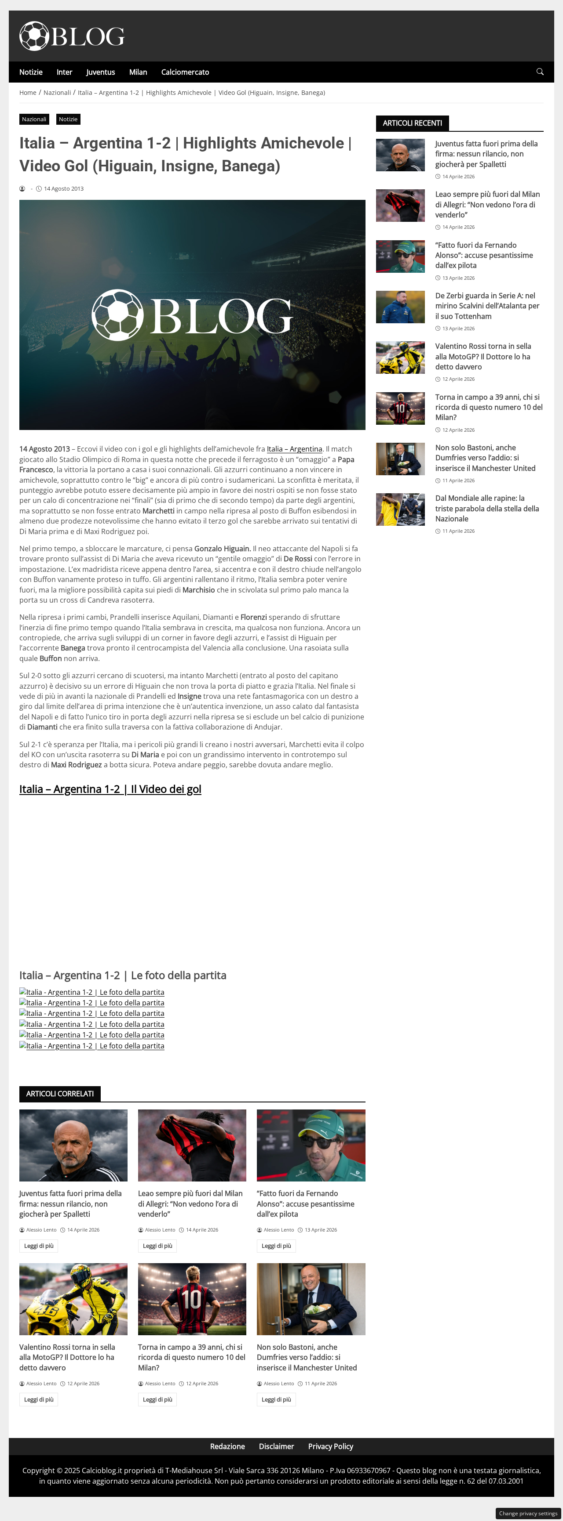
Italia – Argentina (294, 449)
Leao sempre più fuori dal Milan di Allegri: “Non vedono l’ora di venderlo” (190, 1204)
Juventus (101, 72)
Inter (65, 72)
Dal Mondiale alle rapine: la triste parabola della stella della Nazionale (487, 508)
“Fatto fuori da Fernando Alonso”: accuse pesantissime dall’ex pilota (306, 1204)
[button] (540, 72)
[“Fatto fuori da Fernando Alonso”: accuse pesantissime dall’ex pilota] (311, 1145)
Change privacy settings (528, 1513)
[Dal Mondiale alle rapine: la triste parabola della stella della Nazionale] (400, 509)
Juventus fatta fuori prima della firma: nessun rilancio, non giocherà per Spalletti (70, 1204)
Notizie (31, 72)
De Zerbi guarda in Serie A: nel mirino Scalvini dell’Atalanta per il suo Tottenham (487, 306)
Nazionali (34, 119)
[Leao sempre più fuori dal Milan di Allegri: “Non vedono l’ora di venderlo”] (192, 1145)
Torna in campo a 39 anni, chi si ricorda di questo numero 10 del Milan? (191, 1357)
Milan (138, 72)
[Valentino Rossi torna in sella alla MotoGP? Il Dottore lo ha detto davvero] (73, 1299)
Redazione (227, 1446)
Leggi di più (39, 1246)
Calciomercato (185, 72)
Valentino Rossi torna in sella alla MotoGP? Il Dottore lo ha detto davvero (67, 1357)
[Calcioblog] (72, 35)
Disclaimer (276, 1446)
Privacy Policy (330, 1446)
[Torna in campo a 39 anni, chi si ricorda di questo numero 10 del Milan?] (192, 1299)
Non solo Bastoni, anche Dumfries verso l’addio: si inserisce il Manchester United (307, 1357)
